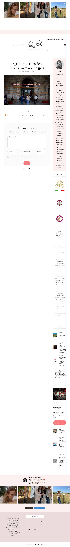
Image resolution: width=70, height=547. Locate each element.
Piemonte (63, 291)
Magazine (18, 44)
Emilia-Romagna (60, 271)
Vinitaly (62, 306)
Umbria (56, 301)
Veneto (62, 303)
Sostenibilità (57, 297)
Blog (60, 333)
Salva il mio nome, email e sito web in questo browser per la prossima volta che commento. (27, 157)
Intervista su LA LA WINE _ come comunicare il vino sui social (62, 361)
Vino (57, 308)
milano (57, 288)
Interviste (60, 326)
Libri (57, 286)
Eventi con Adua (60, 276)
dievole (63, 265)
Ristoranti (58, 295)
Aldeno (57, 254)
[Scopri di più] (59, 64)
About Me (58, 39)
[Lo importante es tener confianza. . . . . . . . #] (27, 10)
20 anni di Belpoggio (57, 406)
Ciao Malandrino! (62, 430)
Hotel (57, 284)
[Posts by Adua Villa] (5, 115)
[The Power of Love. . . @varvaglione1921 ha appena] (58, 10)
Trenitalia (62, 299)
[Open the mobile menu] (65, 45)
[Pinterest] (25, 115)
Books (22, 44)
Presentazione (60, 293)
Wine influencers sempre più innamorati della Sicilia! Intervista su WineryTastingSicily (60, 373)
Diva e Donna (59, 267)
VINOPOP (62, 308)
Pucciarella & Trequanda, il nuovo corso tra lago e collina (62, 461)
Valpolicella (62, 301)
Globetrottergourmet (51, 39)
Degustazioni (56, 402)
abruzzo (57, 252)
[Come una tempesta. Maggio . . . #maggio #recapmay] (42, 10)
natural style (57, 291)
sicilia (63, 295)
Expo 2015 (56, 278)
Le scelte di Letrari (62, 336)
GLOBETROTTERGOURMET (60, 282)
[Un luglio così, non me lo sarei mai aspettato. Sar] (11, 10)
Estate (58, 274)
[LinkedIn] (31, 115)
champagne (63, 259)
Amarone (62, 254)
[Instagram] (61, 32)
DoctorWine (60, 269)
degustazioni (57, 265)
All (59, 384)
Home (14, 44)
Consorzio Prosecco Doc (60, 263)
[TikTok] (58, 32)
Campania (56, 259)
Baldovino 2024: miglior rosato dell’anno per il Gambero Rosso (62, 444)
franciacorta (58, 280)
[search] (47, 50)
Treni (57, 299)
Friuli (63, 280)
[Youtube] (63, 32)
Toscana (63, 297)
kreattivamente (42, 544)
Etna (62, 274)
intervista (62, 284)
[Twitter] (59, 32)
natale (62, 288)
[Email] (27, 115)
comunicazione (60, 261)
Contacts (63, 39)
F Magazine (63, 278)
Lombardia (62, 286)
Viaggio (57, 306)
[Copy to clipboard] (32, 115)
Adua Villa (10, 115)
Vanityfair (57, 303)
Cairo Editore (59, 257)
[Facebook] (21, 115)
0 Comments (47, 115)
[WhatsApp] (29, 115)
